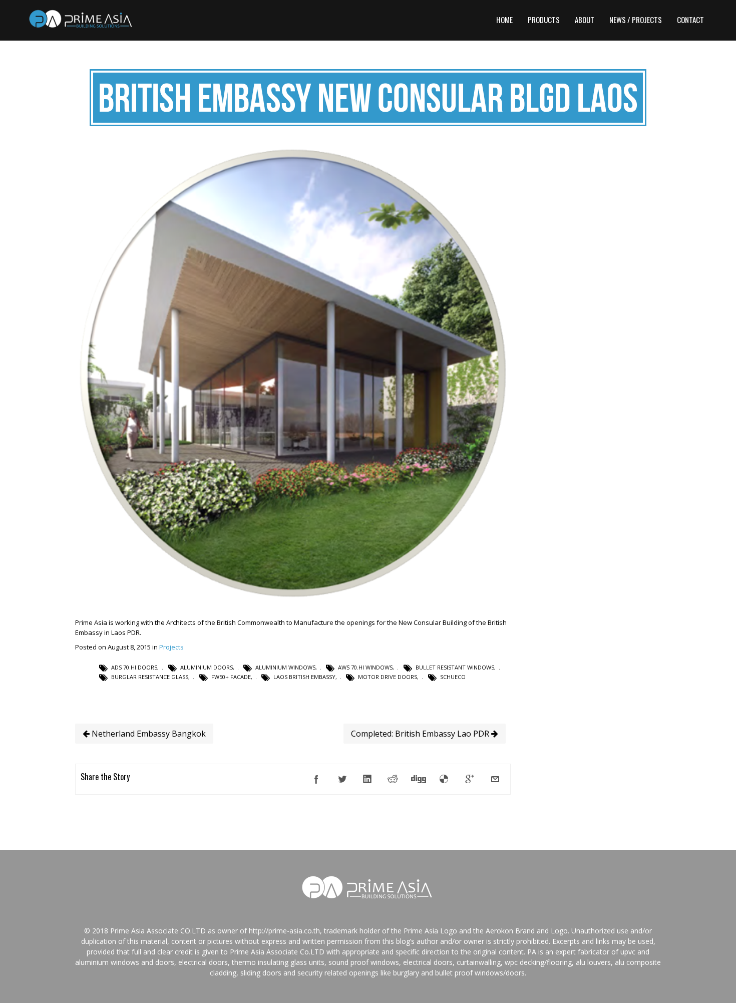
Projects (171, 646)
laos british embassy (304, 677)
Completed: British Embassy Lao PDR (421, 733)
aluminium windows (285, 667)
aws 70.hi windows (365, 667)
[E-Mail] (495, 779)
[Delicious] (444, 779)
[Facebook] (316, 779)
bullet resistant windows (455, 667)
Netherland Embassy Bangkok (148, 733)
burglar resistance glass (149, 677)
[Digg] (419, 779)
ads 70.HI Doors (134, 667)
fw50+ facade (231, 677)
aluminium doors (206, 667)
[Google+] (470, 779)
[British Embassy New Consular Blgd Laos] (293, 597)
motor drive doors (387, 677)
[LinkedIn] (367, 779)
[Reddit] (393, 779)
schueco (453, 677)
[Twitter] (342, 779)
